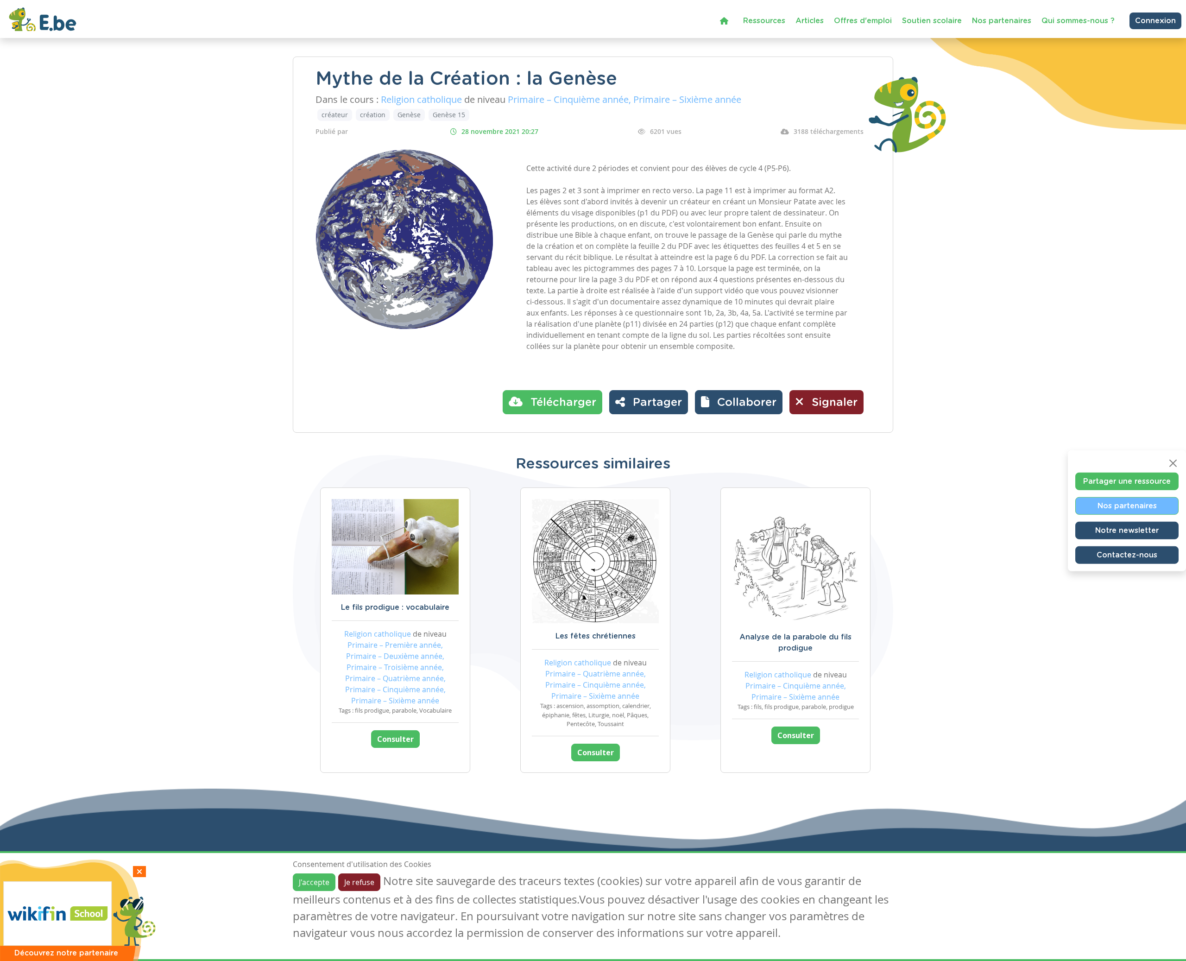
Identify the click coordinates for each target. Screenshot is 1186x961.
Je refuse (359, 882)
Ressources (764, 21)
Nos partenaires (1001, 21)
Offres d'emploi (863, 21)
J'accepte (314, 882)
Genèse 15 (449, 114)
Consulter (395, 739)
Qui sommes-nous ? (1078, 21)
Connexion (1155, 21)
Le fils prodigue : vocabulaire (395, 607)
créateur (335, 114)
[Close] (1173, 463)
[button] (738, 402)
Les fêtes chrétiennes (595, 636)
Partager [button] (656, 402)
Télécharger (561, 402)
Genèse (409, 114)
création (372, 114)
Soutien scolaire (932, 21)
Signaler (833, 402)
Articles (809, 21)
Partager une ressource (1127, 481)
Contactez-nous (1127, 555)
